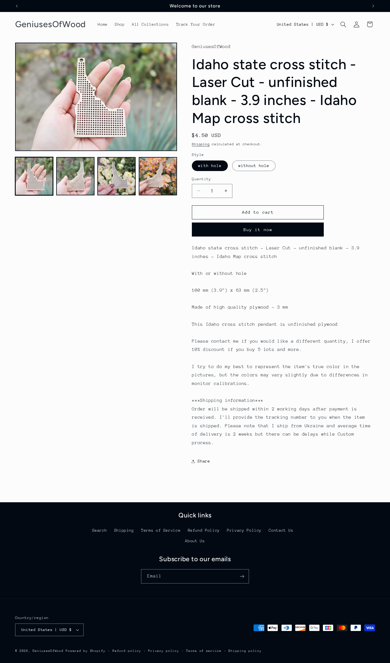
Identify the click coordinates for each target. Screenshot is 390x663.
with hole (209, 165)
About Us (195, 541)
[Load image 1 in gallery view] (34, 176)
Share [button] (204, 461)
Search (99, 530)
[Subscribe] (242, 576)
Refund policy (126, 651)
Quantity (201, 179)
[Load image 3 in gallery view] (116, 176)
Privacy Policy (244, 530)
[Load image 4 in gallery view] (158, 176)
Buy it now (258, 229)
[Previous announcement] (17, 6)
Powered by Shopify (85, 651)
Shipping (201, 144)
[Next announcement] (373, 6)
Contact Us (281, 530)
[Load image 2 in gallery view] (75, 176)
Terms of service (204, 651)
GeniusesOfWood (48, 651)
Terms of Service (160, 530)
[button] (343, 24)
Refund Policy (204, 530)
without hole (254, 165)
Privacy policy (163, 651)
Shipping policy (245, 651)
